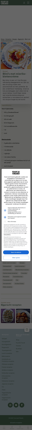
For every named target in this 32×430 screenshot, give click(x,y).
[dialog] (16, 215)
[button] (16, 221)
